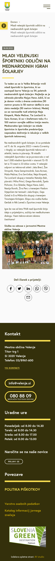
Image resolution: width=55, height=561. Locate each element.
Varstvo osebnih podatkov (22, 504)
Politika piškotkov (22, 489)
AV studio (39, 556)
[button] (4, 26)
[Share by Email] (28, 297)
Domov (14, 21)
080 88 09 (21, 396)
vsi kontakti (12, 368)
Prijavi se (14, 461)
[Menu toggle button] (46, 7)
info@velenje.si (20, 383)
